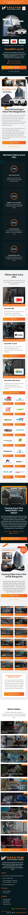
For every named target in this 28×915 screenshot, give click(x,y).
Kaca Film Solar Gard (12, 380)
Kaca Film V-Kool (10, 344)
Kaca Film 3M (9, 309)
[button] (14, 67)
